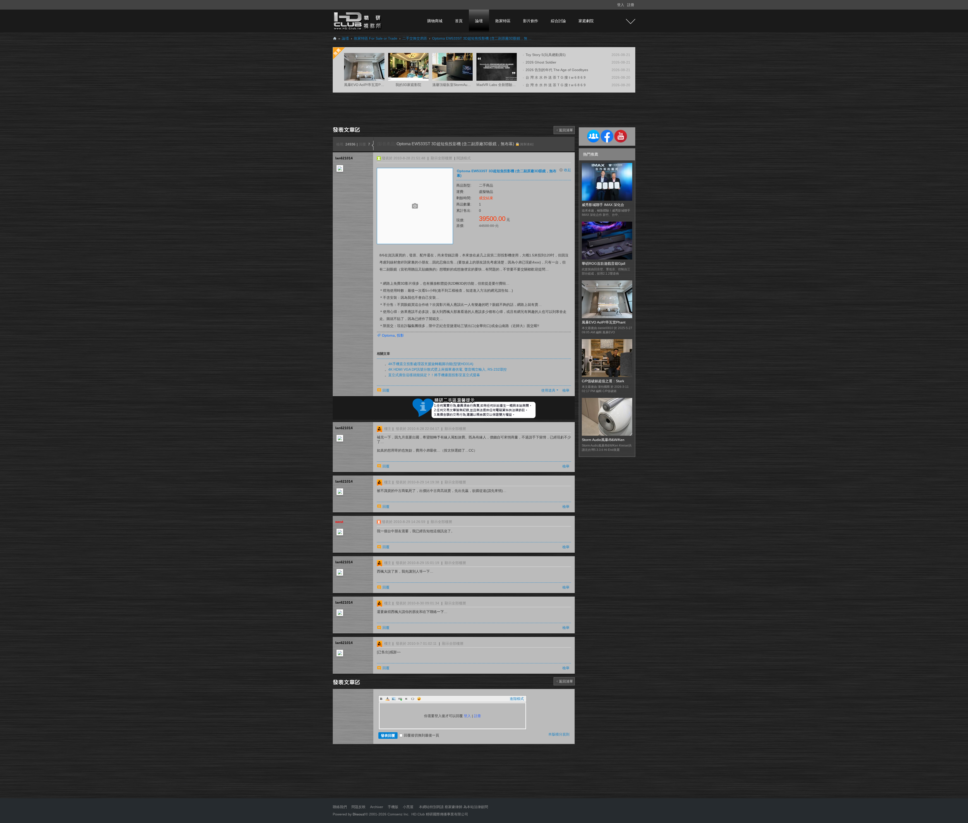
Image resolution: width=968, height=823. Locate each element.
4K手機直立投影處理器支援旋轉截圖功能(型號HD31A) (430, 364)
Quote (406, 698)
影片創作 (530, 21)
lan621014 (344, 158)
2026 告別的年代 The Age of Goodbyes (557, 70)
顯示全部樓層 (441, 158)
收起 (567, 170)
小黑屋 (408, 807)
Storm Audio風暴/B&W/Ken (603, 440)
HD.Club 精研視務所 (335, 38)
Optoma (388, 335)
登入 (620, 5)
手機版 (393, 807)
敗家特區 (502, 21)
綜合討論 (558, 21)
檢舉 (565, 390)
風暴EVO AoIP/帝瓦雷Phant (603, 322)
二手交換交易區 (414, 38)
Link (400, 698)
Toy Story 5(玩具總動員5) (546, 55)
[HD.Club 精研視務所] (358, 21)
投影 (400, 335)
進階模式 (517, 699)
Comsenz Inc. (397, 814)
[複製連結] (526, 144)
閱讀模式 (464, 158)
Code (412, 698)
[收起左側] (373, 145)
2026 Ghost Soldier (541, 62)
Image (393, 698)
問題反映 (358, 807)
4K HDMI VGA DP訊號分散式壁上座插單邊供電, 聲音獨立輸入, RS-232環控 (447, 369)
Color (387, 698)
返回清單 (566, 130)
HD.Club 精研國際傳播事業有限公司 (439, 814)
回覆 (385, 390)
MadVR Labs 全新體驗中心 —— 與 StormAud (512, 85)
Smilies (418, 698)
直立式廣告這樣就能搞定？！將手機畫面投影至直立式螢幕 (434, 375)
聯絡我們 (340, 807)
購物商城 (434, 21)
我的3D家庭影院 (408, 85)
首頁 (459, 21)
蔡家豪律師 (453, 807)
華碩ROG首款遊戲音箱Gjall (603, 263)
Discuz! (359, 814)
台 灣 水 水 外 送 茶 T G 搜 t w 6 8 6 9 (556, 77)
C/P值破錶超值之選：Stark (603, 381)
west (339, 522)
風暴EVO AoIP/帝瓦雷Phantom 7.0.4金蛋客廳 (380, 85)
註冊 (630, 5)
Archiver (376, 807)
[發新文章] (347, 129)
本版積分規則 (558, 734)
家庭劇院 (586, 21)
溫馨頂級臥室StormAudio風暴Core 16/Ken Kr (468, 85)
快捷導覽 (630, 21)
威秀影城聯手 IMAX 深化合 (603, 205)
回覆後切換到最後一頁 (421, 735)
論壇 (479, 21)
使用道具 (548, 390)
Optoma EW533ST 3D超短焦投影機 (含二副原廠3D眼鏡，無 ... (481, 38)
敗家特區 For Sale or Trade (375, 38)
